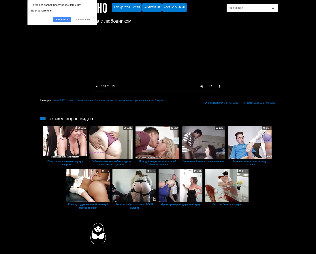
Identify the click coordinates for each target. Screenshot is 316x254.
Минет (70, 100)
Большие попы (123, 100)
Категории (153, 7)
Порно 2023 (59, 100)
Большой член (85, 100)
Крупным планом (143, 100)
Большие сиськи (104, 100)
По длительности (127, 7)
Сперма (159, 100)
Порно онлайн (175, 7)
